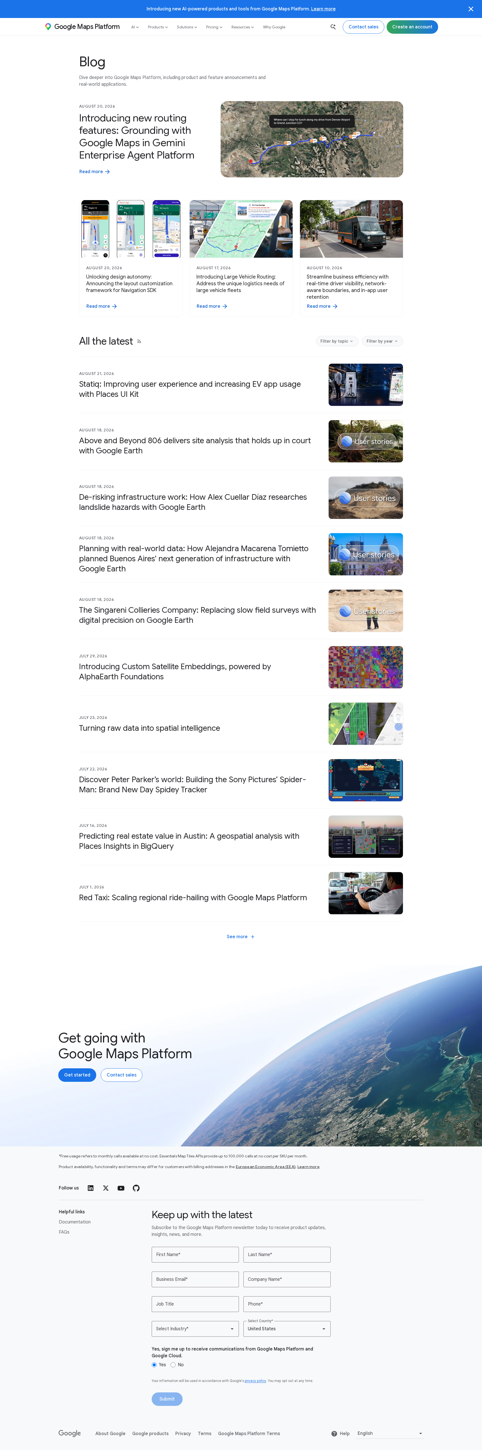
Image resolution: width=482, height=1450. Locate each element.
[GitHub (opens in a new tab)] (136, 1188)
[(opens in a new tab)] (70, 1434)
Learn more (323, 9)
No (181, 1365)
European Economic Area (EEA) (265, 1166)
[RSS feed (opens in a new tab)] (139, 341)
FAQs (64, 1232)
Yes (162, 1365)
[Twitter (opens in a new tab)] (105, 1188)
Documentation (75, 1222)
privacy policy (255, 1381)
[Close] (471, 9)
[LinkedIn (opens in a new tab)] (90, 1188)
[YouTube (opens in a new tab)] (121, 1188)
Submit (167, 1399)
